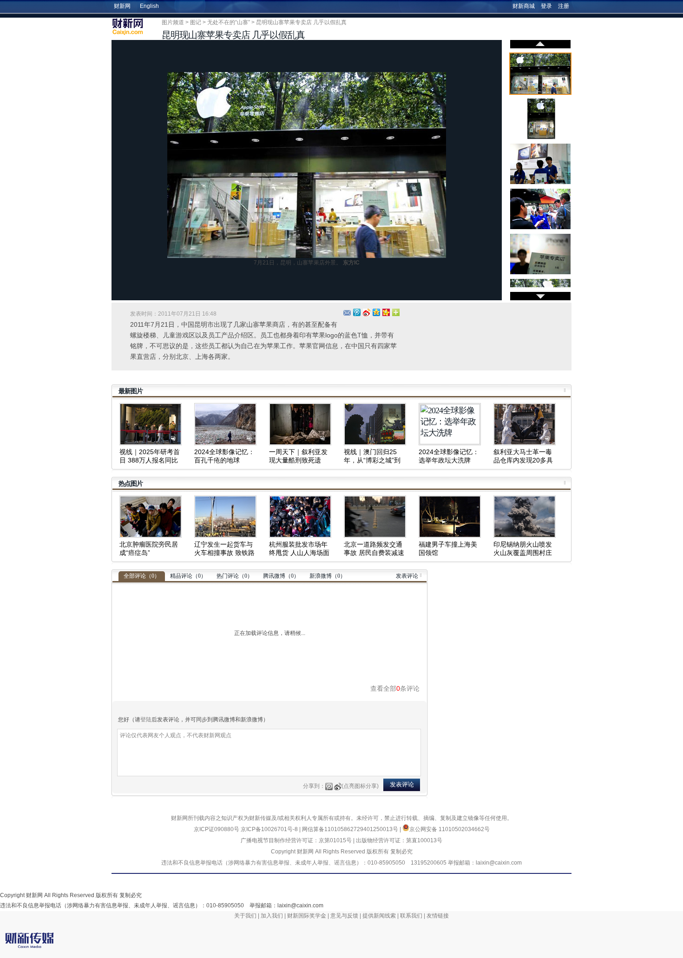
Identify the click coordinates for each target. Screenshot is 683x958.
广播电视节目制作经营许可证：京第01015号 (296, 840)
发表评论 (407, 576)
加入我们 (272, 915)
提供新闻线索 (379, 915)
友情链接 (438, 915)
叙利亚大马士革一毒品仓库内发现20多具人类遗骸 (523, 460)
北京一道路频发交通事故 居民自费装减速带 (374, 553)
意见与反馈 (344, 915)
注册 (563, 6)
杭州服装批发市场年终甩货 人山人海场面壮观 (299, 553)
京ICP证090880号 (216, 829)
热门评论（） (235, 576)
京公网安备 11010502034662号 (449, 829)
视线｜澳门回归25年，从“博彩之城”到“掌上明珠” (372, 460)
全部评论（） (142, 576)
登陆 (145, 719)
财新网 (122, 6)
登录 (546, 6)
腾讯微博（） (281, 576)
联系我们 (411, 915)
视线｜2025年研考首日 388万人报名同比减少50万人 (149, 460)
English (149, 6)
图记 (195, 22)
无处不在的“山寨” (228, 22)
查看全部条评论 (395, 688)
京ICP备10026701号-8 (270, 829)
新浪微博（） (327, 576)
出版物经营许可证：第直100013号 (399, 840)
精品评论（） (188, 576)
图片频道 (173, 22)
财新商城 (523, 6)
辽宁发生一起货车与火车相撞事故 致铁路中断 (224, 553)
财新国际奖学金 (306, 915)
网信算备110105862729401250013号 (351, 829)
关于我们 (245, 915)
